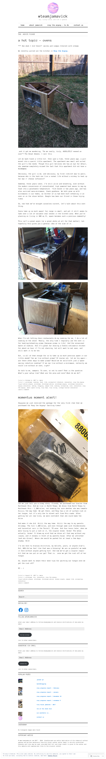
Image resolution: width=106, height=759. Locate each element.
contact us (78, 25)
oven (71, 386)
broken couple (60, 579)
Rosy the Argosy (61, 51)
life (45, 382)
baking (34, 386)
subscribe (23, 663)
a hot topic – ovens (35, 40)
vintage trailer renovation (68, 387)
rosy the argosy (78, 382)
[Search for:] (53, 597)
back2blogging (41, 683)
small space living (33, 387)
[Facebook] (20, 609)
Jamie (41, 380)
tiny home (44, 387)
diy (34, 577)
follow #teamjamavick (27, 617)
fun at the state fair (44, 708)
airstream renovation (75, 384)
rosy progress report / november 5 (49, 700)
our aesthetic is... (44, 713)
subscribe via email (27, 645)
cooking (36, 382)
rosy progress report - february (48, 688)
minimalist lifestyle (56, 382)
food (41, 382)
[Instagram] (26, 609)
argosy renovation (24, 386)
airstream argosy (61, 384)
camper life (49, 386)
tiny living (53, 387)
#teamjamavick (53, 16)
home (22, 25)
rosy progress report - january (47, 692)
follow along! (25, 634)
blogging (41, 386)
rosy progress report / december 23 (49, 696)
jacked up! (40, 679)
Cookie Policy (52, 755)
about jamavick (35, 25)
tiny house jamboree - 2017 (46, 704)
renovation (68, 382)
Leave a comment (23, 389)
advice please (28, 384)
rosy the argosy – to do (58, 25)
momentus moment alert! (37, 397)
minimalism (64, 386)
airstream (28, 382)
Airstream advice (48, 384)
